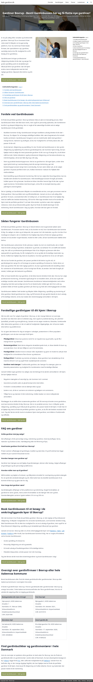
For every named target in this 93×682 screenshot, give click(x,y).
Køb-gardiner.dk (7, 2)
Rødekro (53, 531)
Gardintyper (59, 2)
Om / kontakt (69, 680)
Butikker (75, 680)
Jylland (6, 661)
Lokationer (81, 2)
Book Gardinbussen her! (46, 22)
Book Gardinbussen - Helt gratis (13, 80)
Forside (50, 2)
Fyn (19, 661)
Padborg (10, 533)
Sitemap (84, 680)
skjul (20, 87)
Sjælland (47, 661)
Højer (59, 531)
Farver (73, 2)
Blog (79, 680)
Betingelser (89, 680)
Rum (67, 2)
